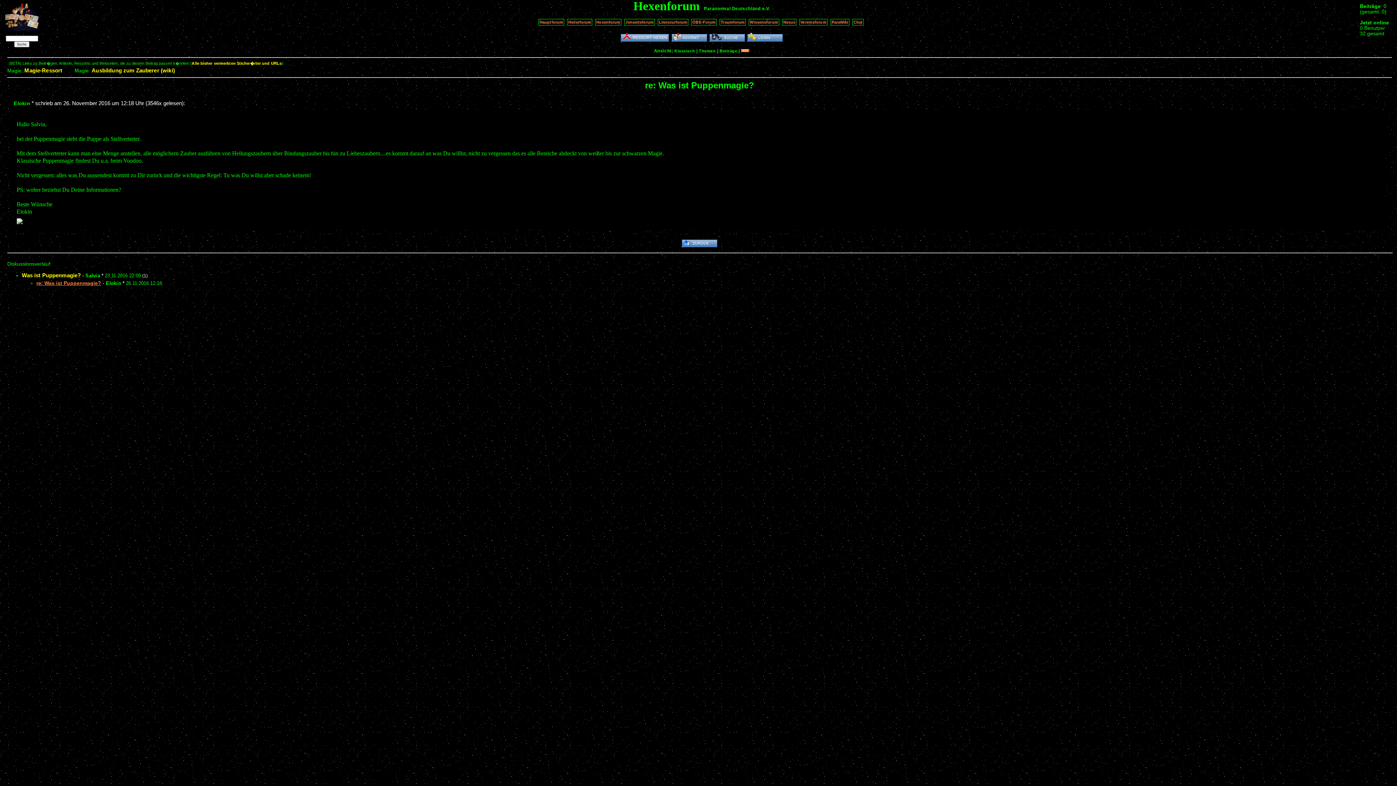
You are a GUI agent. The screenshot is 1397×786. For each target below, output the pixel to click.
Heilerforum (579, 22)
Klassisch (684, 51)
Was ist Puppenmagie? (51, 275)
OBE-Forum (704, 22)
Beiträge (728, 51)
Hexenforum (608, 22)
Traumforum (733, 22)
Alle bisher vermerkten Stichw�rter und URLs (237, 63)
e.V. (766, 8)
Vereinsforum (813, 22)
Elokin (22, 103)
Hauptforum (551, 22)
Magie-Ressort (43, 70)
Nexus (789, 22)
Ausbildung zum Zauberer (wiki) (133, 70)
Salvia (92, 275)
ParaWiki (840, 22)
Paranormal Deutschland (732, 8)
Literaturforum (673, 22)
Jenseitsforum (639, 22)
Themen (707, 51)
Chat (858, 22)
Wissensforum (764, 22)
